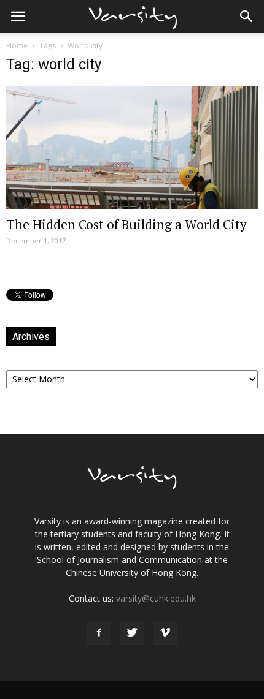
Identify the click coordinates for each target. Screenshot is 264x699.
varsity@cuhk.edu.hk (156, 598)
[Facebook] (99, 633)
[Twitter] (132, 633)
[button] (247, 16)
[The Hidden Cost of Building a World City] (132, 147)
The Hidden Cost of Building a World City (126, 224)
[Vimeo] (165, 633)
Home (17, 45)
